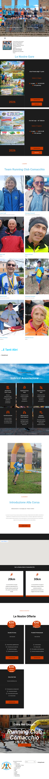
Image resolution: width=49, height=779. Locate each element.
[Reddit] (1, 11)
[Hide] (0, 23)
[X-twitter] (12, 186)
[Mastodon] (1, 16)
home (15, 762)
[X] (1, 9)
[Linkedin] (1, 13)
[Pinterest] (1, 15)
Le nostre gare (17, 763)
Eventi (15, 769)
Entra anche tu (17, 767)
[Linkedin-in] (15, 186)
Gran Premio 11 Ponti (20, 765)
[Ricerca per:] (30, 761)
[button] (5, 38)
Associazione (16, 774)
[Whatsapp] (1, 20)
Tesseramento (17, 775)
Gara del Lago (18, 766)
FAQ (15, 770)
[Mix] (1, 18)
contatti (15, 771)
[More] (1, 22)
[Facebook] (1, 7)
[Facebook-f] (9, 186)
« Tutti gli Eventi (4, 355)
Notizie (15, 773)
